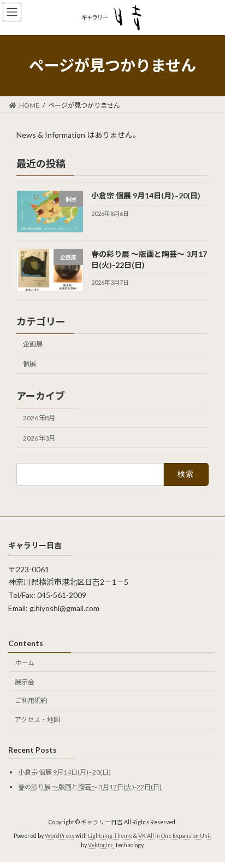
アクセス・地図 (37, 720)
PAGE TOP (209, 825)
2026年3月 (39, 437)
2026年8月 (39, 418)
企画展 (33, 344)
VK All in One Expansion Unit (174, 835)
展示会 (24, 682)
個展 (29, 364)
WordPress (59, 835)
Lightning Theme (110, 835)
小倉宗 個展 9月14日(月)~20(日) (145, 195)
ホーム (24, 663)
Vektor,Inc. (101, 845)
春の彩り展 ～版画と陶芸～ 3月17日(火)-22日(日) (90, 787)
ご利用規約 (31, 701)
